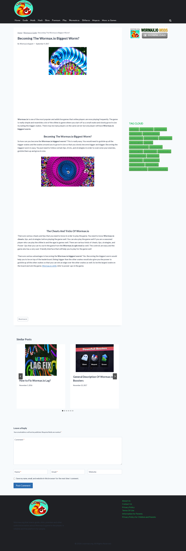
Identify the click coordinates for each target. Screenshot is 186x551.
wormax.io (23, 319)
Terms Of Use (128, 510)
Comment (19, 439)
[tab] (62, 410)
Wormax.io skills (49, 266)
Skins (47, 20)
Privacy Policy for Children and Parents (139, 517)
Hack (40, 20)
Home (17, 20)
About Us (126, 501)
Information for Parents (132, 513)
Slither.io (86, 20)
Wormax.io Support (26, 44)
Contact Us (127, 504)
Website (92, 472)
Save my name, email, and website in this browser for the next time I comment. (47, 478)
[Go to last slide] (21, 376)
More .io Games (109, 20)
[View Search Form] (170, 20)
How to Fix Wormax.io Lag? (35, 380)
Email (55, 472)
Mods (32, 20)
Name (18, 472)
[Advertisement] (68, 96)
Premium (56, 20)
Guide (25, 20)
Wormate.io (74, 20)
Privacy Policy (128, 507)
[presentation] (41, 360)
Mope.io (96, 20)
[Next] (115, 376)
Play (65, 20)
